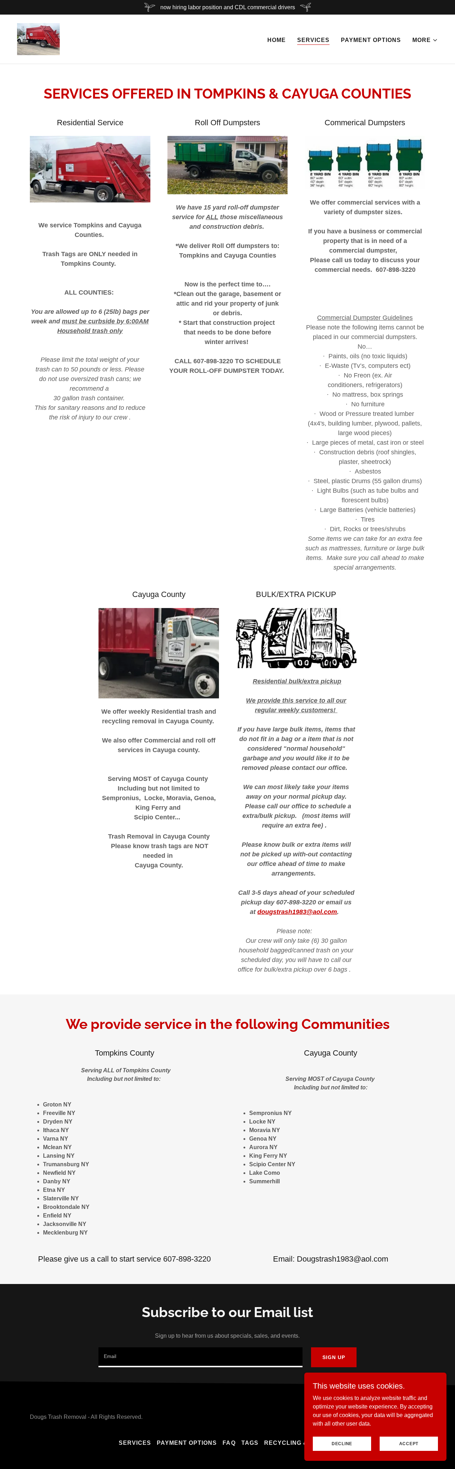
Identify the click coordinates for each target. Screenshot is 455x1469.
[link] (38, 39)
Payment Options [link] (371, 40)
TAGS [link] (249, 1443)
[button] (425, 40)
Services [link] (313, 40)
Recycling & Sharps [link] (300, 1443)
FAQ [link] (229, 1443)
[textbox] (200, 1357)
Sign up (333, 1357)
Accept (409, 1443)
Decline (342, 1443)
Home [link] (276, 40)
